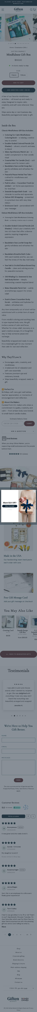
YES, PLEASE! (9, 506)
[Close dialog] (34, 491)
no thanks (10, 509)
